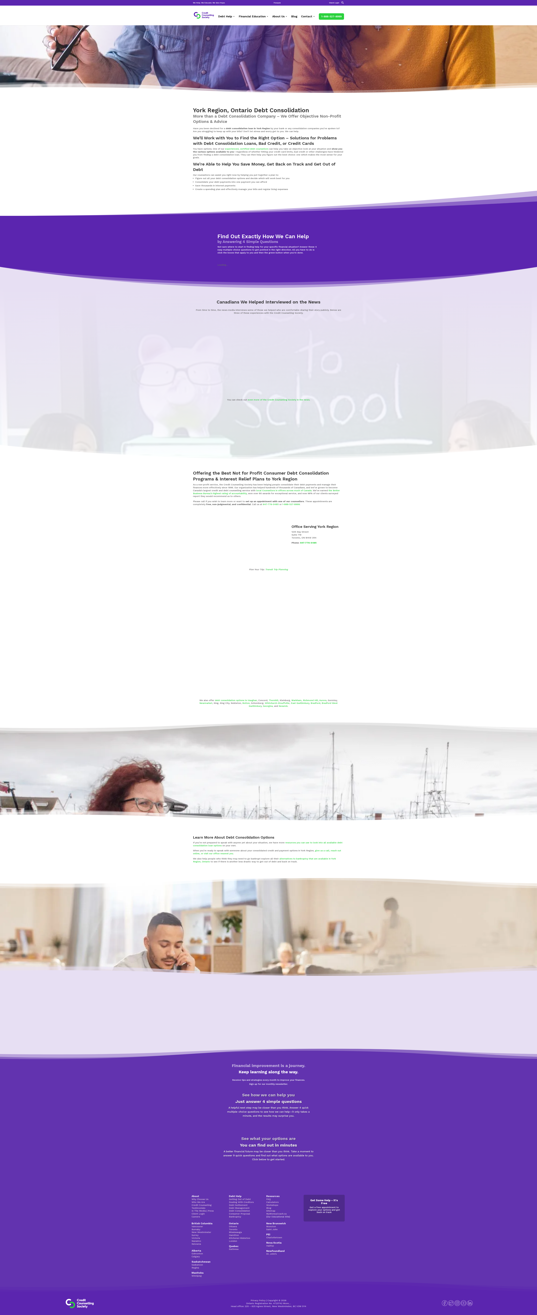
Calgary (196, 1256)
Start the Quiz (268, 1125)
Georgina (268, 706)
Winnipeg (197, 1275)
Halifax (270, 1245)
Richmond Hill (310, 700)
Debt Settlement (238, 1205)
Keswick (283, 706)
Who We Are (198, 1202)
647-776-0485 (271, 504)
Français (277, 3)
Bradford (315, 703)
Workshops (272, 1205)
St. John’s (271, 1254)
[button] (342, 3)
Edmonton (197, 1253)
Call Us (387, 946)
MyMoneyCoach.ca (276, 1213)
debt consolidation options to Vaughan (236, 700)
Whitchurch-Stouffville (277, 703)
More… (287, 1303)
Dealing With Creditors (241, 1202)
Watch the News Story (278, 384)
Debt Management (239, 1208)
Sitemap (270, 1210)
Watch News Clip (201, 384)
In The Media (199, 1210)
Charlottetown (274, 1237)
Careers (196, 1216)
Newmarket (205, 703)
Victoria (196, 1238)
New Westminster (201, 1232)
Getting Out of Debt (240, 1199)
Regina (195, 1267)
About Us (278, 16)
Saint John (272, 1229)
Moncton (271, 1226)
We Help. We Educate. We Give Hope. (209, 3)
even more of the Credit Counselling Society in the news (278, 399)
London (233, 1241)
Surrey (195, 1235)
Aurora (322, 700)
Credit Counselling (202, 1205)
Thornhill (273, 700)
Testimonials (198, 1208)
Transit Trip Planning (276, 569)
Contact (306, 16)
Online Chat (365, 946)
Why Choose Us (200, 1199)
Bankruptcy (235, 1216)
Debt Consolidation (239, 1210)
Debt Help (225, 16)
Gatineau (234, 1249)
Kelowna (196, 1244)
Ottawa (233, 1226)
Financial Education (252, 16)
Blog (294, 16)
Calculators (272, 1202)
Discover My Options (269, 1169)
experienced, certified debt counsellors (246, 148)
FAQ (268, 1199)
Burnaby (196, 1229)
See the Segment (351, 384)
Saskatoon (197, 1264)
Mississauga (235, 1232)
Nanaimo (196, 1241)
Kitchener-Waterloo (239, 1238)
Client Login (334, 3)
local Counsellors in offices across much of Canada (284, 490)
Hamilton (234, 1235)
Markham (296, 700)
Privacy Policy (258, 1300)
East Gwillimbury (300, 703)
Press (211, 1210)
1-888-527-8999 (331, 16)
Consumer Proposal (239, 1213)
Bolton (246, 703)
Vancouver (197, 1226)
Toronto (233, 1229)
